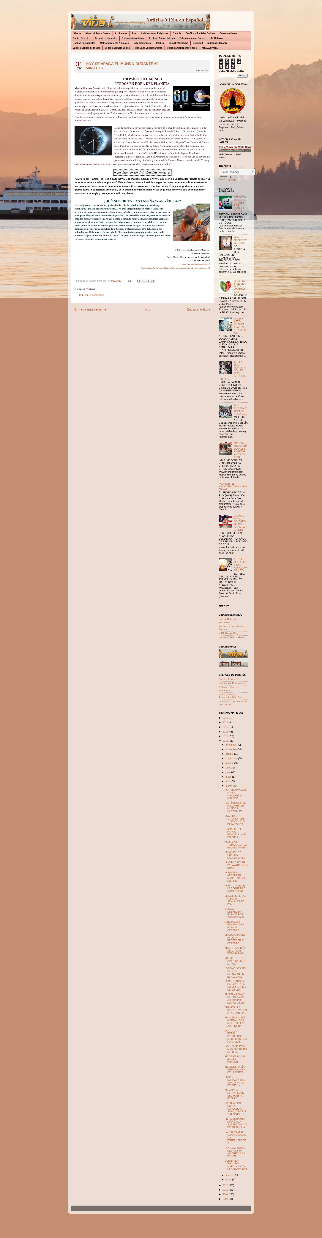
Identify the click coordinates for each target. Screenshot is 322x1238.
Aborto (77, 33)
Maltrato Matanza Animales (114, 43)
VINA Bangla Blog (228, 633)
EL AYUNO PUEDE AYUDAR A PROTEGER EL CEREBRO (235, 939)
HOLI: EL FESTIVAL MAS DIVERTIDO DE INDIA (236, 1049)
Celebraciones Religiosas (154, 33)
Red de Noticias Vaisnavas (227, 620)
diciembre (231, 745)
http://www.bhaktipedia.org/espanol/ (196, 264)
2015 (226, 727)
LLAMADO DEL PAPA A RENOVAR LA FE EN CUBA (236, 833)
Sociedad (198, 43)
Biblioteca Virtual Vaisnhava (228, 689)
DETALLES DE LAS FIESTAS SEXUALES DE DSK (235, 900)
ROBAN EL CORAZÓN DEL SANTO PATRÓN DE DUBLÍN (235, 1081)
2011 (226, 1185)
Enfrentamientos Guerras (192, 38)
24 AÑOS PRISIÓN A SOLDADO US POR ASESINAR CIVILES (240, 523)
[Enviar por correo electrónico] (138, 281)
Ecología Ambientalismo (162, 38)
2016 (226, 722)
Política (160, 43)
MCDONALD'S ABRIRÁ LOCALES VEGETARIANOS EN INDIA (240, 450)
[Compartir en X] (145, 281)
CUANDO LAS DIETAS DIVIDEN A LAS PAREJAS (236, 1010)
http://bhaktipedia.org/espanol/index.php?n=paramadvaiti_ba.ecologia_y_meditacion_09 (175, 268)
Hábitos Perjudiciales (84, 43)
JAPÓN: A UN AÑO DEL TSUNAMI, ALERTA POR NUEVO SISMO (235, 998)
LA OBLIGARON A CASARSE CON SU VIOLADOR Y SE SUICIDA (235, 985)
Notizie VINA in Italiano (231, 637)
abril (228, 781)
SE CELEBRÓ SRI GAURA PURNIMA (235, 1059)
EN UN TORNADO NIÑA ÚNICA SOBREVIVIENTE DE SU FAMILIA (236, 1123)
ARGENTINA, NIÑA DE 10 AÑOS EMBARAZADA (235, 951)
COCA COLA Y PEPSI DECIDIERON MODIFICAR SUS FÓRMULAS (236, 1036)
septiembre (231, 758)
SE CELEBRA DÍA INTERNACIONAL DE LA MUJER (236, 1070)
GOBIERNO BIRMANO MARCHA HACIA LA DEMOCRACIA (236, 1165)
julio (228, 767)
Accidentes (121, 33)
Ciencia (177, 33)
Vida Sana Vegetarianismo (148, 48)
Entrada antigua (198, 309)
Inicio (146, 309)
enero (228, 1179)
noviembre (231, 749)
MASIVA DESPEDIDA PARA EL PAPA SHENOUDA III (234, 913)
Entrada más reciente (90, 309)
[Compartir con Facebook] (149, 281)
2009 (226, 1194)
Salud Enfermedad (178, 43)
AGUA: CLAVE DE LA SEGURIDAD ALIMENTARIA (235, 888)
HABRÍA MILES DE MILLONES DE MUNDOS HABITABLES (235, 807)
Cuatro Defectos (81, 38)
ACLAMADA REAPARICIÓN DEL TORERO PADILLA (234, 1094)
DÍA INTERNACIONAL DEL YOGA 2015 (240, 409)
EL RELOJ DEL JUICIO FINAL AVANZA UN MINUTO (240, 565)
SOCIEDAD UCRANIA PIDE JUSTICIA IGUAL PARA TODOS (235, 820)
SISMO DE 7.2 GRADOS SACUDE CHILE (235, 855)
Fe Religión (217, 38)
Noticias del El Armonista (232, 683)
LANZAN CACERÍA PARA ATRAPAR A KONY (236, 865)
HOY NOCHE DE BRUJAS (240, 240)
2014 (226, 731)
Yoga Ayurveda (209, 48)
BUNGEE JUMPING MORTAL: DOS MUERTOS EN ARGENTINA (236, 1021)
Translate (231, 180)
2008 (226, 1199)
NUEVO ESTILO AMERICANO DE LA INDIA (235, 961)
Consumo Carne (228, 33)
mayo (228, 777)
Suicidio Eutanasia (217, 43)
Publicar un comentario (91, 295)
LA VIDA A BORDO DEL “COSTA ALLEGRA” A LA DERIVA (235, 1152)
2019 (226, 718)
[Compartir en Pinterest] (152, 281)
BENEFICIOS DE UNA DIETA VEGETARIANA (240, 287)
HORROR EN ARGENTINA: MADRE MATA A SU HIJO (235, 876)
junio (228, 772)
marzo (229, 786)
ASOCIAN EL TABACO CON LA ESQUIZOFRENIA (236, 845)
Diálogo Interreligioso (133, 38)
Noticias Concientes (229, 679)
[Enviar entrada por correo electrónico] (129, 281)
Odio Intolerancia (142, 43)
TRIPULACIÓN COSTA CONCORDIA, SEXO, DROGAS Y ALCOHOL (235, 1109)
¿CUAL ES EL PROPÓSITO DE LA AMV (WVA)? (233, 487)
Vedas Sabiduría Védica (117, 48)
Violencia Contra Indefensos (182, 48)
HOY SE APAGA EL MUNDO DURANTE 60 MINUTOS (122, 66)
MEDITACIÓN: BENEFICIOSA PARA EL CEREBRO (234, 926)
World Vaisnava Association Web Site (230, 696)
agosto (229, 763)
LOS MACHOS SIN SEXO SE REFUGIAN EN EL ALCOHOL (235, 972)
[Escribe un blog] (142, 281)
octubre (229, 754)
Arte (134, 33)
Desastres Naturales (106, 38)
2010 (226, 1190)
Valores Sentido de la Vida (86, 48)
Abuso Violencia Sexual (97, 33)
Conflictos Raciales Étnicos (200, 33)
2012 (226, 741)
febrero (229, 1175)
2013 (226, 736)
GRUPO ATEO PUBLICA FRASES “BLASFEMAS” (240, 325)
